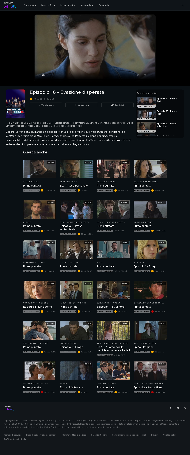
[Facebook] (170, 408)
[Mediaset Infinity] (10, 5)
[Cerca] (183, 5)
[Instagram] (177, 408)
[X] (185, 408)
